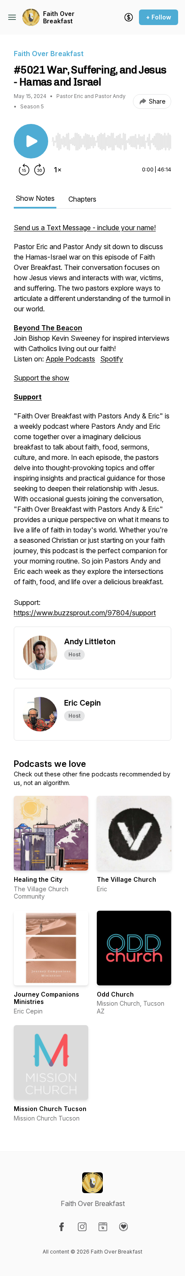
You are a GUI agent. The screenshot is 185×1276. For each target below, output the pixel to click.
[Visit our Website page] (103, 1226)
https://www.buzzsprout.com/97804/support (85, 612)
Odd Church (115, 994)
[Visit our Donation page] (123, 1226)
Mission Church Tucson (50, 1108)
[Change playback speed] (57, 170)
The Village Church (126, 879)
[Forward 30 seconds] (40, 170)
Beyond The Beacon (48, 327)
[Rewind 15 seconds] (24, 170)
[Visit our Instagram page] (82, 1226)
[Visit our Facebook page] (61, 1226)
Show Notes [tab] (35, 198)
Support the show (41, 378)
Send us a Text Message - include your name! (85, 227)
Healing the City (38, 879)
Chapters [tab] (82, 199)
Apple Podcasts (70, 359)
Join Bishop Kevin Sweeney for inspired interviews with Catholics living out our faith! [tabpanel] (92, 420)
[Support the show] (128, 17)
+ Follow (158, 17)
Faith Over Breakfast (58, 17)
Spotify (111, 359)
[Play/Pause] (31, 141)
